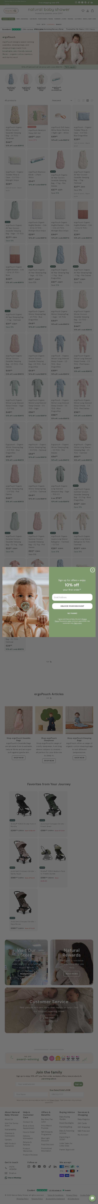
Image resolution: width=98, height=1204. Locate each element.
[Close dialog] (92, 570)
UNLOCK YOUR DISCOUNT (72, 606)
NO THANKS (72, 613)
